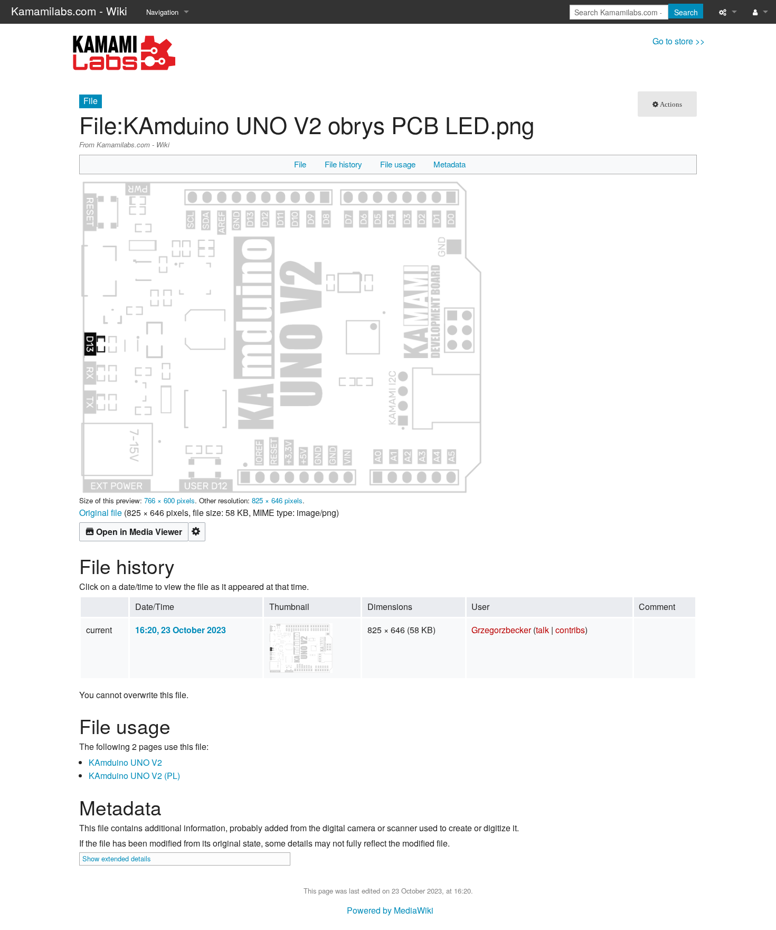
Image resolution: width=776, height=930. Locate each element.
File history (343, 164)
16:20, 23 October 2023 (180, 630)
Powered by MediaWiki (390, 910)
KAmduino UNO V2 (125, 762)
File (300, 164)
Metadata (449, 164)
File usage (397, 164)
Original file (100, 512)
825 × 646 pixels (277, 500)
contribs (570, 630)
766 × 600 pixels (169, 500)
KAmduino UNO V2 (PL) (134, 775)
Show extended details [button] (116, 858)
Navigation (162, 12)
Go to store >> (678, 41)
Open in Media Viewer (139, 531)
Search (686, 12)
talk (542, 630)
